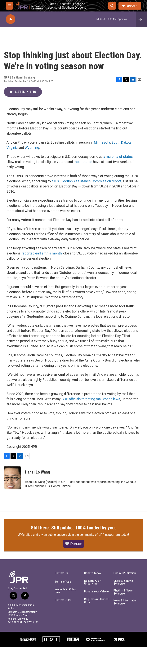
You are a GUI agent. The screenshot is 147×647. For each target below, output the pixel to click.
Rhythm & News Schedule (123, 592)
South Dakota (121, 142)
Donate (131, 6)
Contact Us (61, 573)
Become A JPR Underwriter (93, 582)
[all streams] (141, 19)
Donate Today (92, 573)
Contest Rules (63, 600)
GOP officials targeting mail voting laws (90, 399)
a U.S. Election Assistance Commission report (86, 181)
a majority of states (118, 157)
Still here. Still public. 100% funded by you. (73, 528)
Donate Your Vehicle (96, 591)
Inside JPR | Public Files (65, 591)
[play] (10, 19)
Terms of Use (63, 581)
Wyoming (32, 148)
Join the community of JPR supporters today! (98, 535)
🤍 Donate (73, 543)
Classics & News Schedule (123, 582)
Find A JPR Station (125, 573)
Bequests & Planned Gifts (96, 601)
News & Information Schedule (125, 602)
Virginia (12, 148)
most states (83, 162)
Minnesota (102, 142)
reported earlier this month (41, 253)
